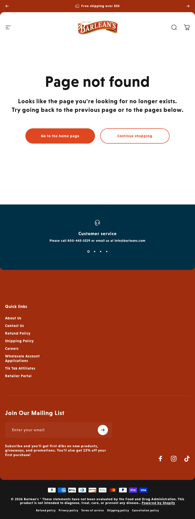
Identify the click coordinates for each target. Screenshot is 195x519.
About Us (13, 318)
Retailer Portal (18, 376)
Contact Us (14, 326)
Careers (12, 349)
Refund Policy (18, 333)
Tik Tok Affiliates (20, 368)
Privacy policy (68, 510)
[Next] (187, 6)
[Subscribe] (103, 430)
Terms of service (92, 510)
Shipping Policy (19, 341)
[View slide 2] (94, 252)
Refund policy (46, 510)
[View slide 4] (107, 252)
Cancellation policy (145, 510)
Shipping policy (118, 510)
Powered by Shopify (158, 503)
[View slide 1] (88, 252)
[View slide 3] (101, 252)
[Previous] (7, 6)
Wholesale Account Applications (22, 358)
